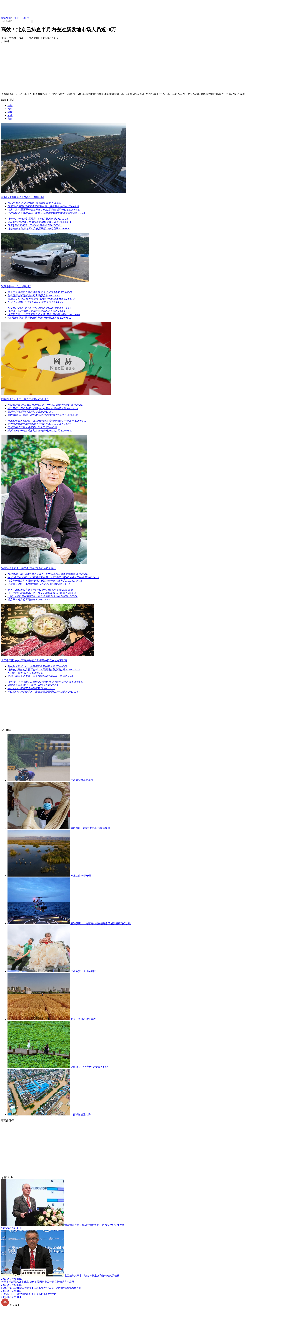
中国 (15, 18)
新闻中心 (6, 18)
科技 (10, 112)
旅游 (10, 105)
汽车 (10, 108)
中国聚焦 (24, 18)
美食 (10, 118)
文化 (10, 115)
